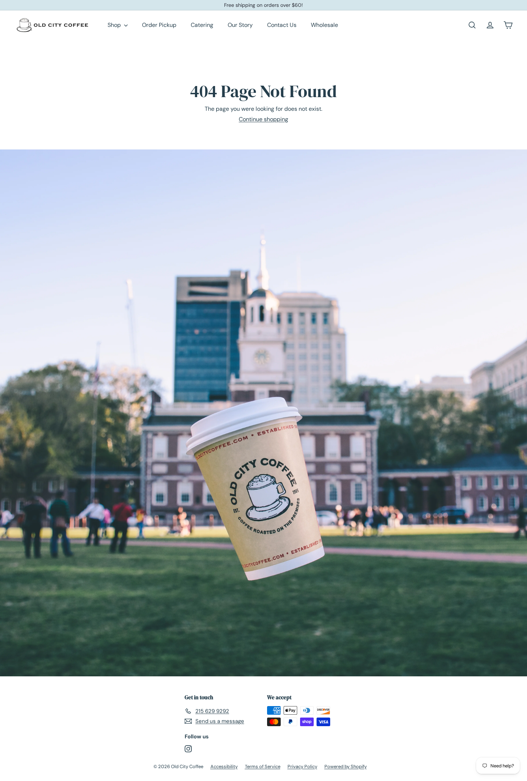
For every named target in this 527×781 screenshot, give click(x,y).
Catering (202, 25)
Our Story (240, 25)
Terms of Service (262, 766)
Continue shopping (263, 119)
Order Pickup (159, 25)
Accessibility (224, 766)
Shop (115, 25)
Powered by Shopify (345, 766)
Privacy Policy (302, 766)
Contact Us (281, 25)
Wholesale (324, 25)
